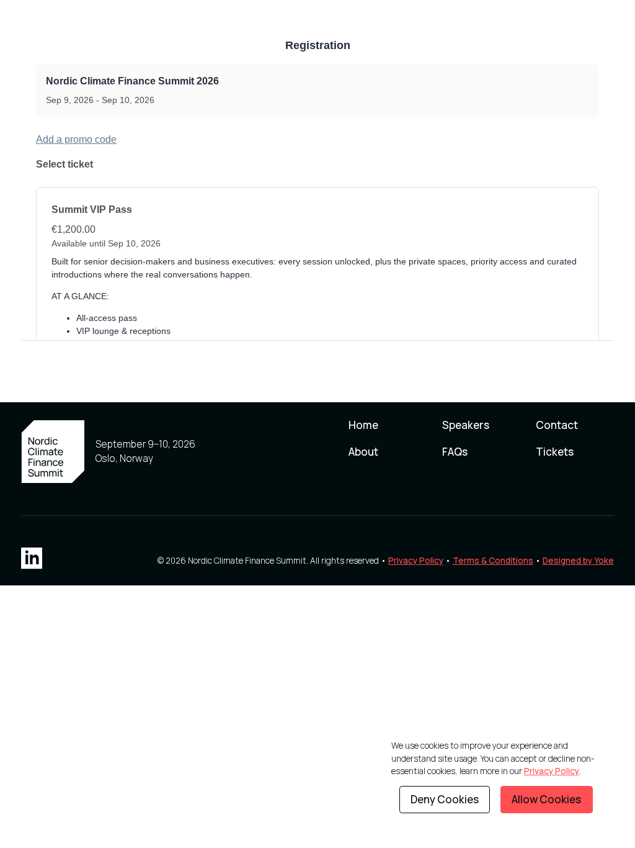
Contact (557, 425)
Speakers (465, 425)
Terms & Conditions (493, 560)
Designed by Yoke (578, 560)
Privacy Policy (415, 560)
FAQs (455, 451)
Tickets (555, 451)
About (363, 451)
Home (363, 425)
